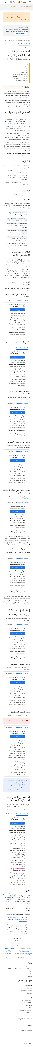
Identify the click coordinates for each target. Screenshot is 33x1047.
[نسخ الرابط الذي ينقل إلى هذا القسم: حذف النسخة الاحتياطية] (9, 712)
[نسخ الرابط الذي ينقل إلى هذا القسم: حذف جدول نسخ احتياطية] (7, 549)
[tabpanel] (16, 320)
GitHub (30, 976)
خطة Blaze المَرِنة (17, 195)
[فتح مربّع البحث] (14, 2)
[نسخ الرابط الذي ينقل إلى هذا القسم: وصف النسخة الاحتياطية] (9, 664)
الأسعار (24, 184)
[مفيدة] (19, 43)
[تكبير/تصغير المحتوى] (20, 64)
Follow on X (29, 988)
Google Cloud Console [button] (22, 300)
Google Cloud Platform (26, 1030)
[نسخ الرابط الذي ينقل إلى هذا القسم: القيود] (23, 891)
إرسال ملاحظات (24, 47)
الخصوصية (26, 1039)
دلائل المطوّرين (29, 966)
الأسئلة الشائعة (29, 1012)
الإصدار (5, 40)
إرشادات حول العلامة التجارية (26, 1010)
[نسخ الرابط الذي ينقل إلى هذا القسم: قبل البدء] (20, 191)
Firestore (13, 7)
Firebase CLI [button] (9, 403)
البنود (31, 1039)
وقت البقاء (9, 924)
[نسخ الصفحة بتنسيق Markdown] (11, 59)
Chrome (30, 1025)
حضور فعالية (29, 993)
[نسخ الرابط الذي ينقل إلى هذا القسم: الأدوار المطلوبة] (16, 200)
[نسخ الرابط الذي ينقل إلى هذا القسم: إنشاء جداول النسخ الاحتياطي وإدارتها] (11, 255)
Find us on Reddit (27, 985)
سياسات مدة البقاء (10, 126)
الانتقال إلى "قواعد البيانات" (17, 310)
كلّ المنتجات (29, 1033)
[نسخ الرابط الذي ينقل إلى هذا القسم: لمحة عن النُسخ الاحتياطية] (28, 115)
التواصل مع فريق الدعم (27, 1000)
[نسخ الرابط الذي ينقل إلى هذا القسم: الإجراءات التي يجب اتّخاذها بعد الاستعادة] (21, 911)
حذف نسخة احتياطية (25, 604)
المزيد (12, 300)
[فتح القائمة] (29, 2)
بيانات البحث (11, 894)
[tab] (22, 300)
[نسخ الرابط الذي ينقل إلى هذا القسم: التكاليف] (20, 161)
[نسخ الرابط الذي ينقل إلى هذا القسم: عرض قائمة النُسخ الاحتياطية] (5, 615)
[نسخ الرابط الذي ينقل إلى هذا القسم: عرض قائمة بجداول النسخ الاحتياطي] (20, 394)
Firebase (28, 40)
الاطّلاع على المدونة (28, 983)
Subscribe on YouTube (26, 990)
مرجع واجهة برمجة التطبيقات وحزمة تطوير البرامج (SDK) (20, 968)
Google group (28, 1005)
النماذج (30, 971)
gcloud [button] (11, 451)
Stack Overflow (28, 1002)
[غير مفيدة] (16, 43)
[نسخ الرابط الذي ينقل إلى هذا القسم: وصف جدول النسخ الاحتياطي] (5, 442)
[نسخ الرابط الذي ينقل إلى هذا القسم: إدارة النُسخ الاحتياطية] (7, 610)
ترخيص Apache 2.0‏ (27, 951)
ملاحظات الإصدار (28, 1007)
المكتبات (30, 973)
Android (30, 1023)
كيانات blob (27, 896)
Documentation (26, 7)
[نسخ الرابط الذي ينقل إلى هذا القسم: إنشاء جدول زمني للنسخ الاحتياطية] (20, 285)
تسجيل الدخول (5, 2)
